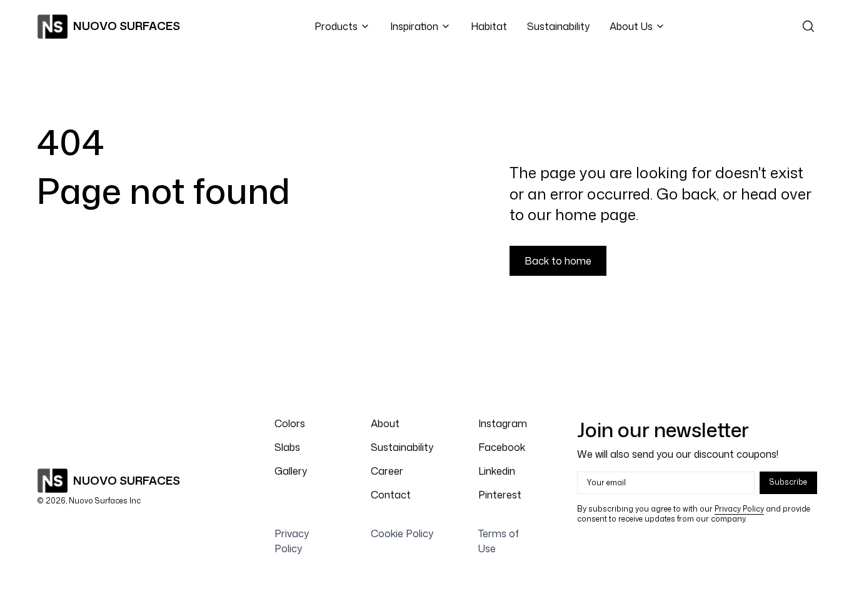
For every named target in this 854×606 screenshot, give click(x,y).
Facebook (501, 447)
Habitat (489, 26)
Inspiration (414, 26)
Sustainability (558, 26)
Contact (391, 495)
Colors (289, 423)
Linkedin (496, 471)
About (385, 423)
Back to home (558, 261)
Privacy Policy (739, 508)
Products (336, 26)
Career (387, 471)
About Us (631, 26)
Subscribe (788, 482)
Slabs (287, 447)
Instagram (502, 423)
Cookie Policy (402, 533)
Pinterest (499, 495)
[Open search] (808, 26)
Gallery (290, 471)
